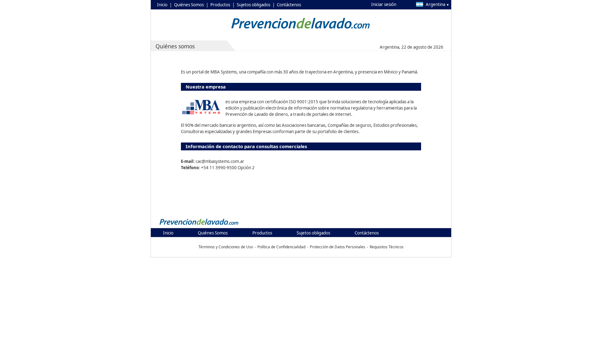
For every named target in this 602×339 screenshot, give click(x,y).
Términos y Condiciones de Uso (225, 247)
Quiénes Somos (189, 5)
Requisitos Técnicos (387, 247)
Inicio (162, 5)
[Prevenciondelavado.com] (199, 224)
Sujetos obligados (253, 5)
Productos (220, 5)
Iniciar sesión (383, 4)
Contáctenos (289, 5)
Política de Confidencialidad (281, 247)
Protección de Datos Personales (337, 247)
